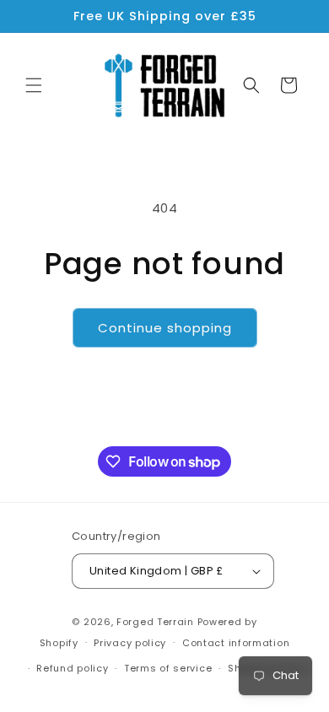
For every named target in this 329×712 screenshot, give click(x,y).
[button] (33, 85)
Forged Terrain (155, 621)
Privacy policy (130, 643)
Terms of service (168, 668)
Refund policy (72, 668)
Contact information (235, 643)
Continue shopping (165, 328)
